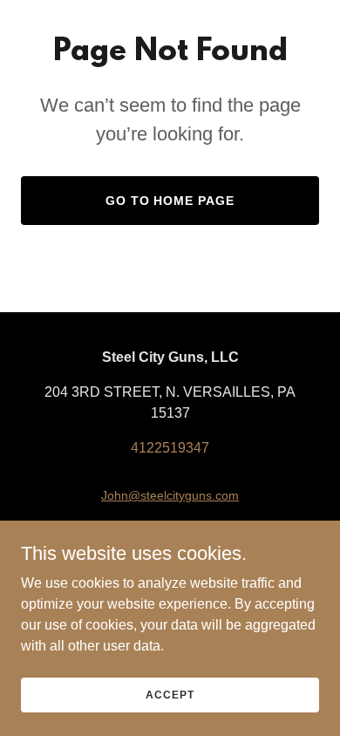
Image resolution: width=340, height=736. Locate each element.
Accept (170, 694)
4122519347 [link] (170, 447)
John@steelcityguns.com (170, 495)
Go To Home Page (170, 201)
